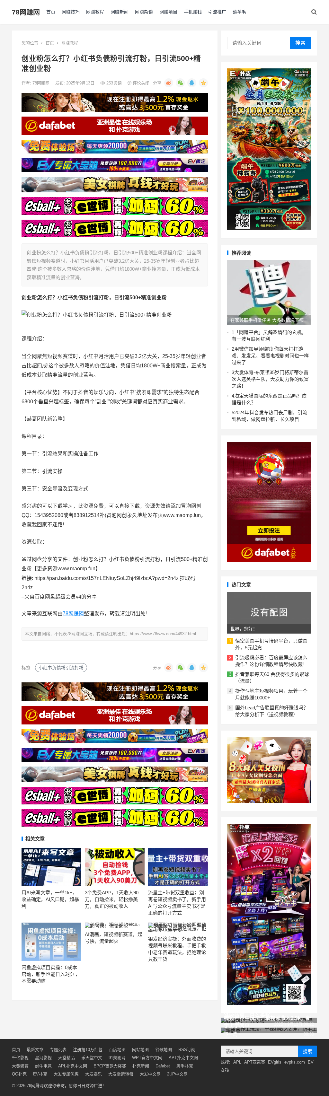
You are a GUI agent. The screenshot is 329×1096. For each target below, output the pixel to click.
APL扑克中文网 (72, 1066)
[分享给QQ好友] (191, 82)
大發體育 (20, 1066)
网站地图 (140, 1049)
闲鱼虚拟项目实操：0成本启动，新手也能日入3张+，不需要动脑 (51, 974)
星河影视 (43, 1057)
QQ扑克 (19, 1074)
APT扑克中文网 (183, 1057)
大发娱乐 (93, 1074)
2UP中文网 (177, 1074)
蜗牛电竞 (43, 1066)
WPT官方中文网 (147, 1057)
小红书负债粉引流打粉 (61, 667)
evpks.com (294, 1062)
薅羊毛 (239, 11)
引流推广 (217, 11)
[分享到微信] (180, 82)
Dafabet (163, 1066)
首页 (50, 11)
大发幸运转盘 (120, 1074)
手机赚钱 (193, 11)
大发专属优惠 (66, 1074)
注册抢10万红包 (87, 1049)
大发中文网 (150, 1074)
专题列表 (58, 1049)
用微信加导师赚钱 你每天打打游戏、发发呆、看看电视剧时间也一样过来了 (270, 355)
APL (237, 1062)
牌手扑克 (184, 1066)
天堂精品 (66, 1057)
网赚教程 (95, 11)
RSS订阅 (186, 1049)
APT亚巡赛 (254, 1062)
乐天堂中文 (91, 1057)
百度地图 (117, 1049)
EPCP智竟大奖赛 (109, 1066)
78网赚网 (26, 12)
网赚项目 (168, 11)
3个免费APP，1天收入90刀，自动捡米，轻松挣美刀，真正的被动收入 (111, 899)
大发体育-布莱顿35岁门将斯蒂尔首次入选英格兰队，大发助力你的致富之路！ (270, 379)
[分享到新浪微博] (168, 82)
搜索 (300, 43)
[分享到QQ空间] (203, 82)
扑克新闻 (140, 1066)
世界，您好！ (243, 628)
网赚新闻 (120, 11)
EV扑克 (40, 1074)
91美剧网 (117, 1057)
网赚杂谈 (144, 11)
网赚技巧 (71, 11)
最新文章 (35, 1049)
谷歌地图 (163, 1049)
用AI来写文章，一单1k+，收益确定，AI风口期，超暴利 (50, 899)
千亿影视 (20, 1057)
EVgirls (274, 1062)
